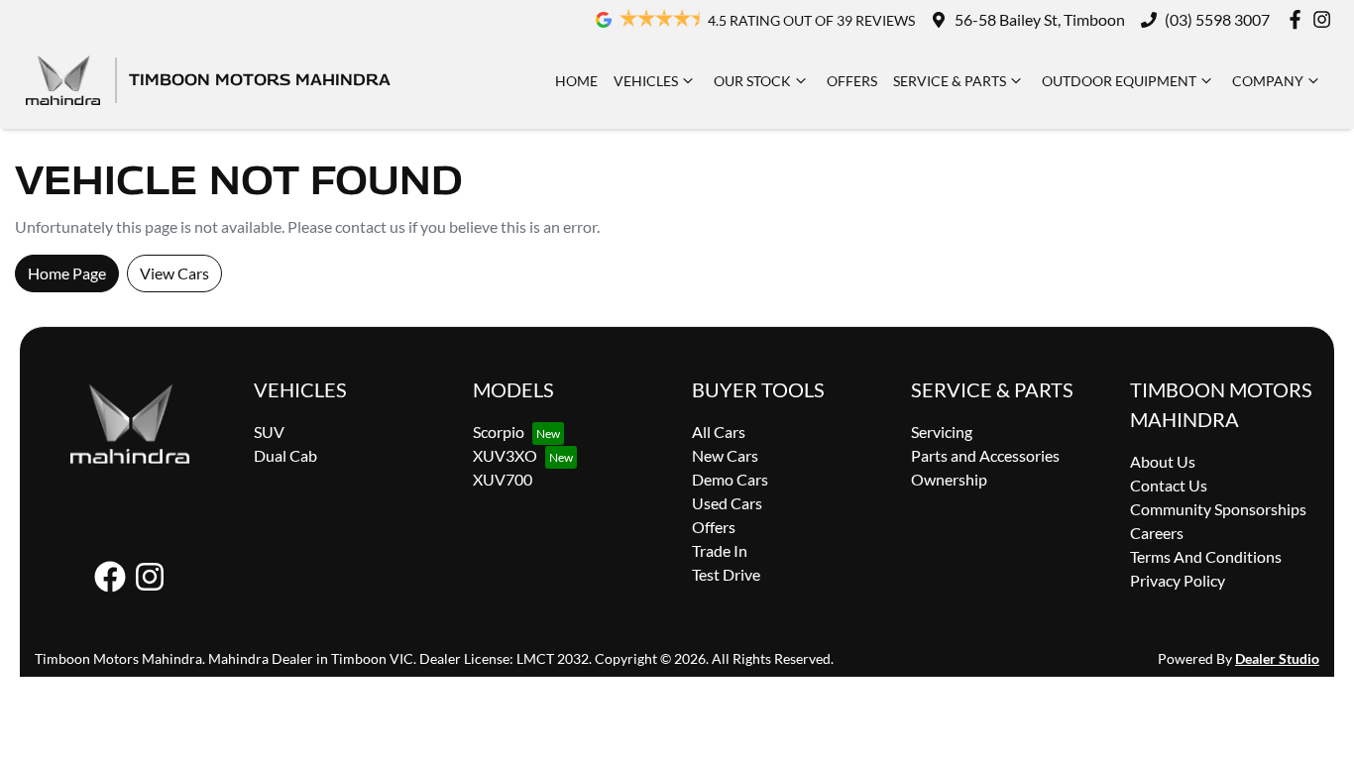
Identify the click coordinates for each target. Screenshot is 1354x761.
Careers (1157, 532)
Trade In (719, 550)
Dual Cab (285, 455)
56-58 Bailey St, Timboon (1040, 19)
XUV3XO (505, 455)
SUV (269, 431)
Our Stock (752, 80)
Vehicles (646, 80)
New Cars (725, 455)
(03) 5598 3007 (1217, 19)
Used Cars (727, 502)
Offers (852, 80)
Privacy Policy (1177, 580)
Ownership (949, 479)
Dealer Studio (1277, 658)
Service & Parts (949, 80)
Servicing (941, 431)
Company (1267, 80)
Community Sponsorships (1218, 508)
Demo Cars (730, 479)
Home (576, 80)
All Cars (718, 431)
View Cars (174, 273)
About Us (1162, 461)
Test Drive (726, 574)
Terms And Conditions (1206, 556)
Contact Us (1168, 485)
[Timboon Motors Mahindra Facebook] (1299, 19)
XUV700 (502, 479)
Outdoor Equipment (1119, 80)
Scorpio (498, 431)
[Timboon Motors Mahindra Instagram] (1325, 19)
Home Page (67, 273)
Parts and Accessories (985, 455)
